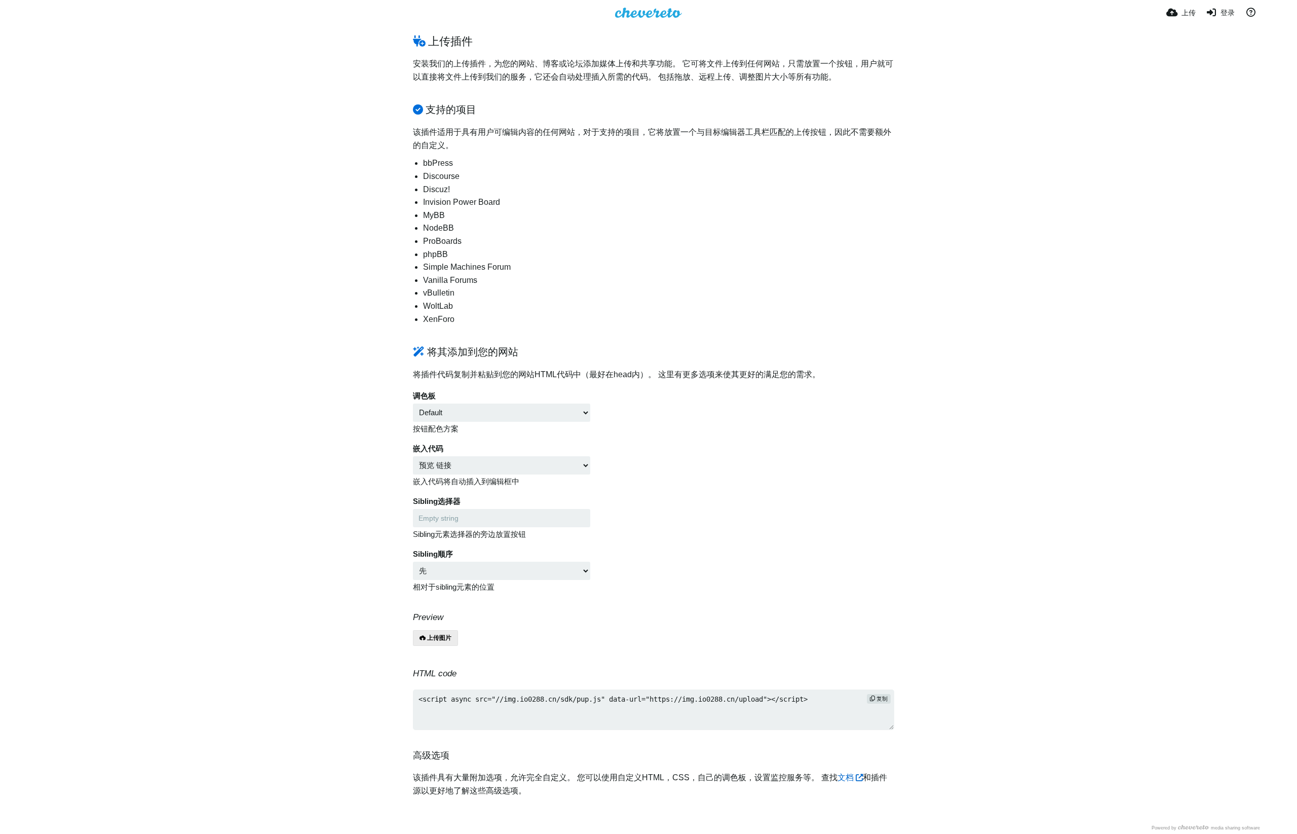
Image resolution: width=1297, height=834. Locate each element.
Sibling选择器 (437, 501)
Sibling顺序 (433, 554)
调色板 (424, 396)
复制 (881, 699)
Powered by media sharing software (1206, 827)
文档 (845, 777)
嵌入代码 (428, 449)
